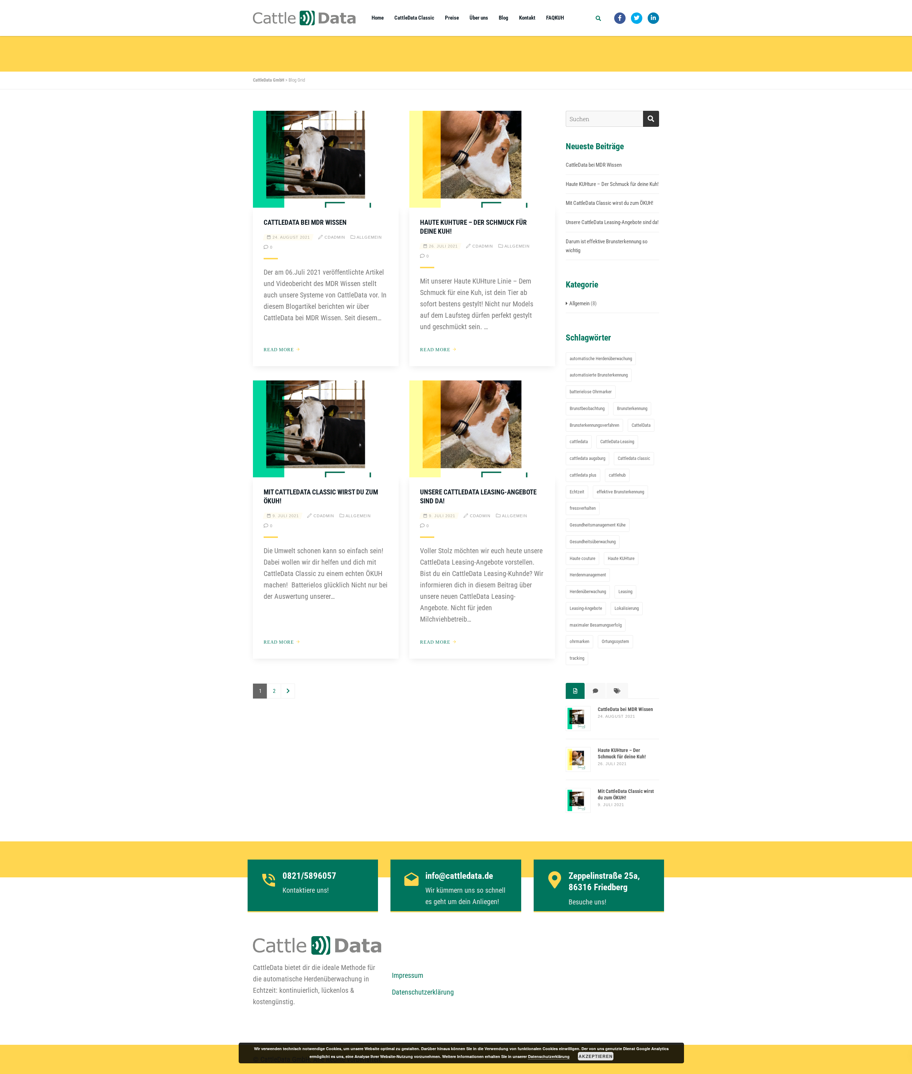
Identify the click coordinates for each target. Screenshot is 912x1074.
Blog (503, 18)
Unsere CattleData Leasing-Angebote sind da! (612, 222)
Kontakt (527, 18)
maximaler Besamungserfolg (596, 625)
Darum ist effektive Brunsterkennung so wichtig (607, 246)
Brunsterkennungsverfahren (594, 425)
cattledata (579, 441)
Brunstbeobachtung (587, 408)
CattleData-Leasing (617, 441)
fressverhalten (583, 508)
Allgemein (369, 237)
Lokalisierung (627, 608)
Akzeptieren (596, 1056)
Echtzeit (577, 491)
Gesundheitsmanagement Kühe (598, 525)
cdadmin (335, 237)
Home (378, 18)
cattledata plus (583, 475)
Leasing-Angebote (586, 608)
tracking (577, 658)
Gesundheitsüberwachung (593, 541)
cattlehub (617, 475)
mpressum (409, 975)
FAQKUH (555, 18)
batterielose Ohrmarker (591, 391)
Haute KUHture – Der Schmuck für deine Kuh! (612, 184)
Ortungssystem (615, 641)
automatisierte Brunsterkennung (599, 375)
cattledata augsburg (587, 458)
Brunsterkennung (632, 408)
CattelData (641, 425)
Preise (452, 18)
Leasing (625, 591)
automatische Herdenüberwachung (601, 358)
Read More (279, 349)
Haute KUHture (621, 558)
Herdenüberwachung (588, 591)
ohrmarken (579, 641)
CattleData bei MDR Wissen (305, 222)
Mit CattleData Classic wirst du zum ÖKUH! (609, 203)
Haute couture (582, 558)
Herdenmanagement (588, 574)
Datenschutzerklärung (423, 992)
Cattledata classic (634, 458)
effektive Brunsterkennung (620, 491)
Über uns (479, 18)
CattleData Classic (414, 18)
